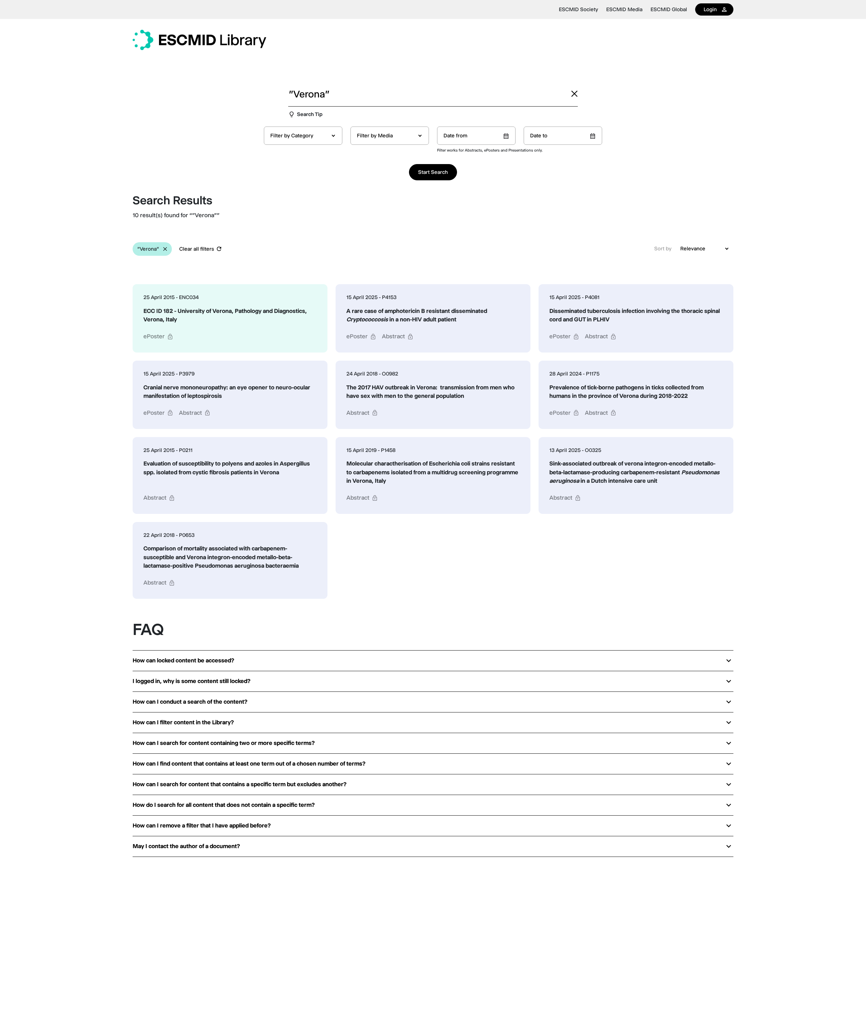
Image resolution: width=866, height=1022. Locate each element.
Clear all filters (196, 249)
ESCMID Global (669, 9)
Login (710, 9)
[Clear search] (574, 93)
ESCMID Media (624, 9)
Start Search (433, 172)
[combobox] (303, 136)
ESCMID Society (578, 9)
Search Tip (309, 114)
